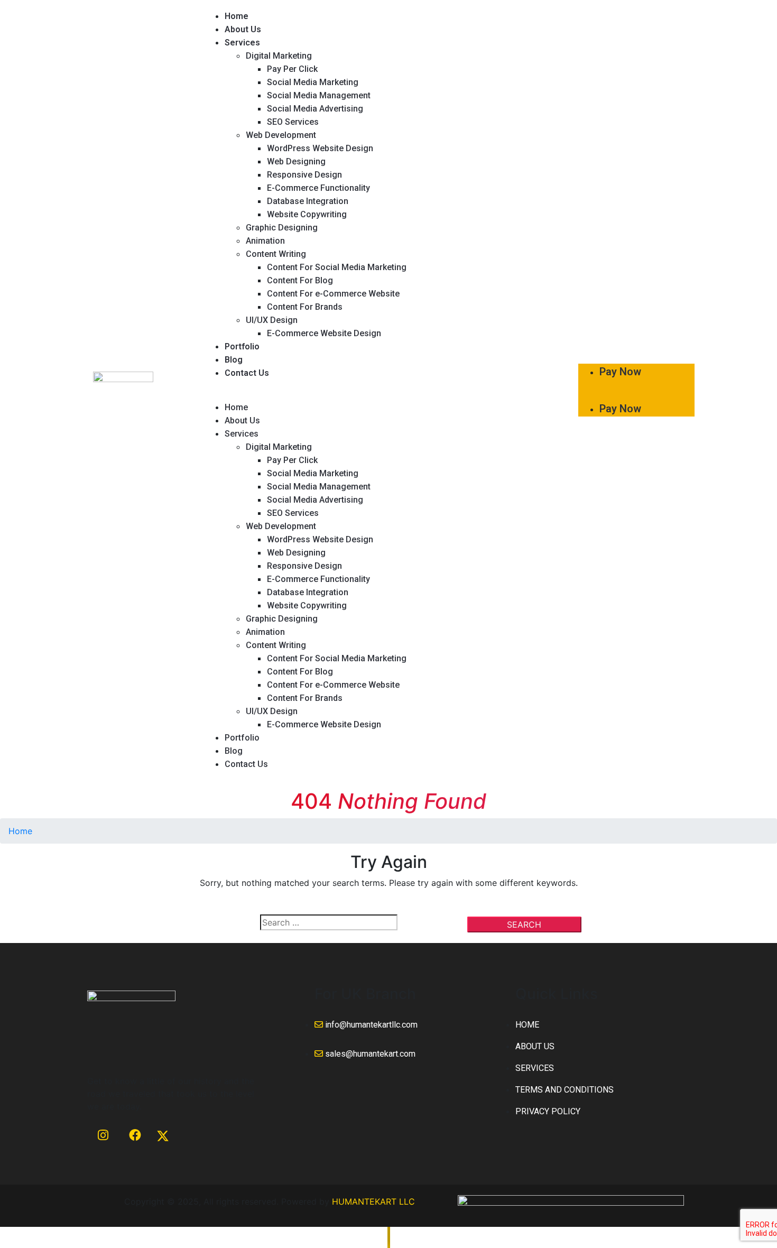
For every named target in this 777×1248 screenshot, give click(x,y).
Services (242, 43)
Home (236, 16)
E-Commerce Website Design (324, 333)
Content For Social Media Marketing (336, 267)
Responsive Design (304, 175)
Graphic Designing (282, 228)
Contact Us (247, 373)
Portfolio (242, 346)
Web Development (281, 135)
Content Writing (276, 254)
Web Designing (296, 161)
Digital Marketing (279, 56)
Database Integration (307, 201)
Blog (234, 360)
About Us (243, 29)
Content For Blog (300, 280)
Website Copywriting (307, 214)
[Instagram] (103, 1147)
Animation (265, 241)
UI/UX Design (272, 320)
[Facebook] (135, 1147)
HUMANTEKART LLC (373, 1201)
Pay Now (620, 371)
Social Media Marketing (312, 82)
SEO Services (293, 122)
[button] (386, 394)
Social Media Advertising (315, 109)
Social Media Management (319, 95)
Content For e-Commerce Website (333, 294)
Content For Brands (305, 307)
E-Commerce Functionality (318, 188)
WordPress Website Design (320, 148)
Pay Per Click (292, 69)
